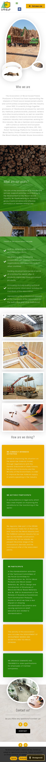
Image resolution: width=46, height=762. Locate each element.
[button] (17, 3)
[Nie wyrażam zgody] (43, 754)
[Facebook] (19, 9)
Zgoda (13, 758)
